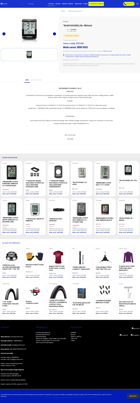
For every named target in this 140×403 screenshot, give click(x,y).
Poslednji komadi (96, 4)
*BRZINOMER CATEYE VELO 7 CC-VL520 (103, 184)
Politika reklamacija (43, 333)
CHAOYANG (5, 284)
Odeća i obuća (67, 4)
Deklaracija (36, 80)
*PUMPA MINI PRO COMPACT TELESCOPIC (81, 268)
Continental (53, 284)
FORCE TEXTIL (123, 248)
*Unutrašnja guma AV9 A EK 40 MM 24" (81, 304)
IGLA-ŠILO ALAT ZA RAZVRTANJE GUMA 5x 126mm (127, 304)
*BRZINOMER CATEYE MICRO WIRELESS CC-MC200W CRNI (10, 220)
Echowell (70, 139)
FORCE (28, 248)
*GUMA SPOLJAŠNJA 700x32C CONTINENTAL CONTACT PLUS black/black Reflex (58, 303)
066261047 (15, 357)
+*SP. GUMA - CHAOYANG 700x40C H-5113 (10, 304)
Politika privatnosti (43, 335)
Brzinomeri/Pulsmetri (75, 11)
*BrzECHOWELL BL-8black (126, 219)
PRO (73, 248)
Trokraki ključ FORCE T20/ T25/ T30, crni (104, 268)
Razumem (133, 396)
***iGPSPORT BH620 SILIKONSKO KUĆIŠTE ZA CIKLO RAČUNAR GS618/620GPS (58, 184)
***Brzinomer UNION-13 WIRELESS (35, 220)
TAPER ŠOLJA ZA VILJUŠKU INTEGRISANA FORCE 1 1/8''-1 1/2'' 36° (11, 267)
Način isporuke (41, 337)
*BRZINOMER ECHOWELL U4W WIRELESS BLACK (105, 219)
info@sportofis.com (16, 359)
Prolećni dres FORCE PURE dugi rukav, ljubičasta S (127, 268)
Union (28, 200)
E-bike (85, 4)
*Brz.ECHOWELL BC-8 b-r (128, 181)
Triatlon (78, 4)
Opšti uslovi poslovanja (44, 343)
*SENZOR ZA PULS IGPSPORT (55, 220)
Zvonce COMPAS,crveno (32, 302)
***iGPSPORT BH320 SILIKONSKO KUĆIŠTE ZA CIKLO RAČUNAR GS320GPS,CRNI (35, 184)
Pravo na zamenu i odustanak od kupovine (51, 339)
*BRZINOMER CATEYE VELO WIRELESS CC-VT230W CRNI (80, 220)
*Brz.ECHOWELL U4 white (79, 183)
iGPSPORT (29, 163)
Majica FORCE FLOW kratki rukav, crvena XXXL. (57, 268)
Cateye (4, 163)
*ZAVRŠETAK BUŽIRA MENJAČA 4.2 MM (103, 302)
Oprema (51, 4)
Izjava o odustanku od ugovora (47, 341)
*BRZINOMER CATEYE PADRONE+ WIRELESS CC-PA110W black (10, 184)
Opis (27, 80)
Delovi (58, 4)
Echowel (65, 21)
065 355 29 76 (16, 376)
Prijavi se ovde (107, 51)
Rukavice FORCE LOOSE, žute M (35, 266)
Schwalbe (75, 284)
